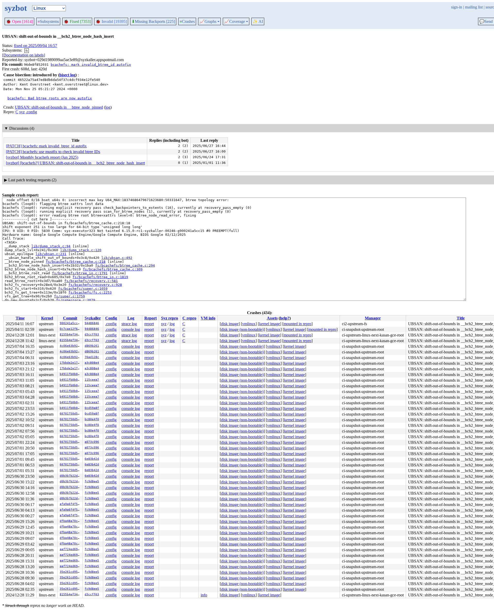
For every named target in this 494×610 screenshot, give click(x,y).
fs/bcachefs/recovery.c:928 (95, 285)
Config (111, 318)
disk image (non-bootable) (242, 329)
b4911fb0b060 (70, 374)
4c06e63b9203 (70, 346)
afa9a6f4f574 (70, 504)
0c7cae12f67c (70, 329)
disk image (230, 324)
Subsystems (48, 21)
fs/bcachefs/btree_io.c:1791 (80, 273)
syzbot (16, 8)
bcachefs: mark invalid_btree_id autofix (91, 65)
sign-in (456, 7)
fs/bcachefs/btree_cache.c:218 (75, 262)
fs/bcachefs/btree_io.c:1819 (100, 277)
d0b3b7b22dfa (70, 475)
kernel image (269, 324)
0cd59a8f (92, 408)
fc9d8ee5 (92, 481)
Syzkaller (93, 318)
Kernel (47, 318)
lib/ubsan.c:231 (51, 254)
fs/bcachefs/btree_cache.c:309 (113, 269)
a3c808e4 (92, 362)
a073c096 (92, 442)
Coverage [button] (234, 21)
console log (130, 329)
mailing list (474, 7)
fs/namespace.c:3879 (75, 300)
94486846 (92, 323)
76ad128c (92, 357)
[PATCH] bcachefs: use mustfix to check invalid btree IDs (53, 151)
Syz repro (169, 318)
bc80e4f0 (92, 419)
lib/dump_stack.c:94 (50, 246)
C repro (189, 318)
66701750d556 (70, 413)
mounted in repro (297, 324)
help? (284, 318)
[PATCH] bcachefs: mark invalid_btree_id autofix (46, 146)
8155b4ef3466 (70, 334)
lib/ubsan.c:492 (116, 258)
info (204, 595)
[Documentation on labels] (23, 55)
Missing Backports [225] (153, 21)
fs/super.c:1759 (69, 296)
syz (22, 112)
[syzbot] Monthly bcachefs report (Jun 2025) (42, 157)
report (149, 324)
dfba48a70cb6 (70, 521)
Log (130, 318)
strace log (129, 324)
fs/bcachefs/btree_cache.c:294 (125, 265)
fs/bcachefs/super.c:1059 (83, 288)
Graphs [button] (207, 21)
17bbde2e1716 (70, 362)
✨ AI (258, 21)
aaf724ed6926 (70, 549)
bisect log (67, 75)
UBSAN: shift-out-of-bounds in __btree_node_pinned (59, 107)
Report (150, 318)
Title (461, 318)
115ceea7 (92, 379)
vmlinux (248, 324)
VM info (208, 318)
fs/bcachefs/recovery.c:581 (91, 281)
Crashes (187, 21)
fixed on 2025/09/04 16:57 (35, 45)
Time (20, 318)
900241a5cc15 (70, 323)
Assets (272, 318)
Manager (373, 318)
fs (26, 50)
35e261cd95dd (70, 572)
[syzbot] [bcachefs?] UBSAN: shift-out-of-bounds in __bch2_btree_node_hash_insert (75, 163)
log (107, 107)
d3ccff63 (92, 334)
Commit (70, 318)
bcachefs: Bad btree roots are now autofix (49, 98)
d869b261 (92, 346)
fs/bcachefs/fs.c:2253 (90, 292)
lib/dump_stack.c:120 (80, 250)
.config (31, 112)
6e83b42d (92, 459)
